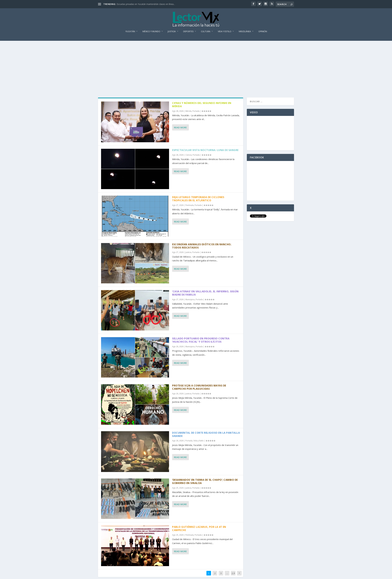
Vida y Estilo (224, 31)
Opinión (262, 31)
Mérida (188, 111)
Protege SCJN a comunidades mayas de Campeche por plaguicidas (199, 387)
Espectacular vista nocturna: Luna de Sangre (205, 150)
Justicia (172, 31)
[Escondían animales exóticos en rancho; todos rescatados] (135, 263)
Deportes (188, 31)
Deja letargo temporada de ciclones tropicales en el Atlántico (198, 198)
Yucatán (130, 31)
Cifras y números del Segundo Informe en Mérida (201, 104)
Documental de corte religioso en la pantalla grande (206, 434)
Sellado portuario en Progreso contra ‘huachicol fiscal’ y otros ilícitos (200, 340)
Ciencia (188, 155)
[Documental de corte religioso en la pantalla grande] (135, 451)
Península (189, 205)
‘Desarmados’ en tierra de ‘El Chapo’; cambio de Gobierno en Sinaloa (205, 481)
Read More (180, 127)
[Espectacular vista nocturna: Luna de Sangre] (135, 169)
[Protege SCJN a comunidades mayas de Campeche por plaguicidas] (135, 404)
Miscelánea (245, 31)
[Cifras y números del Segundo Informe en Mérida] (135, 121)
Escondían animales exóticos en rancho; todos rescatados (201, 246)
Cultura (205, 31)
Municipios (190, 299)
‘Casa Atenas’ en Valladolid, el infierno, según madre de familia (205, 293)
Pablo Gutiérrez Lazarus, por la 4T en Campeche (199, 528)
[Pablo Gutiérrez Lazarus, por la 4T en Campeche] (135, 545)
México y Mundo (151, 31)
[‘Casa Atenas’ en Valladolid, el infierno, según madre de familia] (135, 310)
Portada (196, 111)
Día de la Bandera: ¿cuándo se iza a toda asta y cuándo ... (145, 4)
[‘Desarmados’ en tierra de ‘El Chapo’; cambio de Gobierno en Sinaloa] (135, 498)
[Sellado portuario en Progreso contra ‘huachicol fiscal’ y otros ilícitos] (135, 357)
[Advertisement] (196, 63)
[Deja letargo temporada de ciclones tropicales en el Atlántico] (135, 216)
